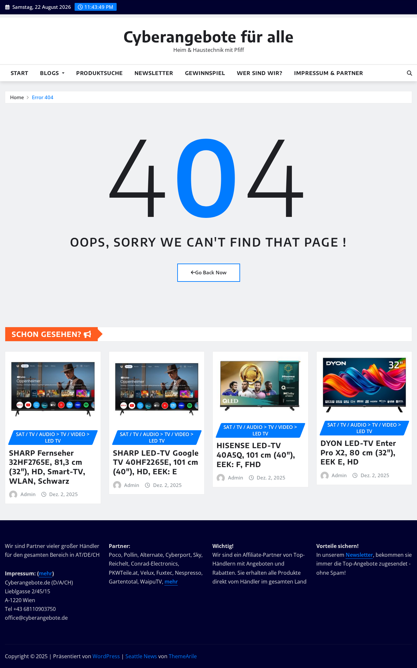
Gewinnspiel (205, 73)
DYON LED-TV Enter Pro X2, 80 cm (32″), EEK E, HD (358, 452)
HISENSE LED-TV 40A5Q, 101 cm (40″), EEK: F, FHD (256, 454)
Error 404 (42, 97)
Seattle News (141, 656)
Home (17, 97)
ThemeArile (183, 656)
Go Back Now (210, 272)
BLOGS (50, 73)
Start (19, 73)
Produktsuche (99, 73)
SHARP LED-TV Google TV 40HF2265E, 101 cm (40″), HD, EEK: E (156, 462)
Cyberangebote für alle (208, 36)
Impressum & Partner (328, 73)
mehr (45, 573)
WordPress (106, 656)
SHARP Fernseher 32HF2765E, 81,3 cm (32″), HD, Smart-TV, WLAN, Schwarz (47, 466)
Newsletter (154, 73)
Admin (28, 494)
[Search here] (409, 73)
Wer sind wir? (259, 73)
